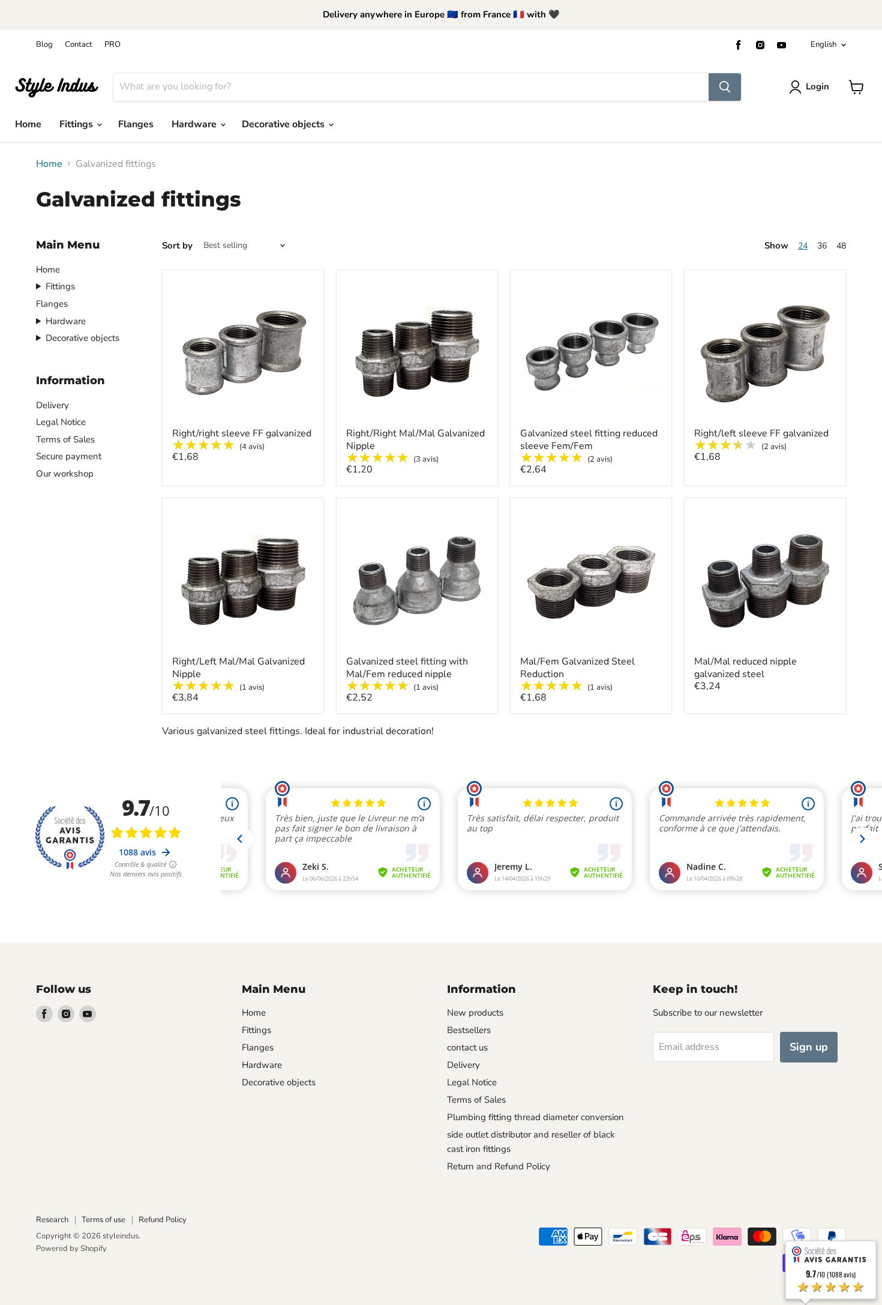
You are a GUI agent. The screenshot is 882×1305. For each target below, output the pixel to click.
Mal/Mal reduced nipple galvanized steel (745, 668)
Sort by (177, 246)
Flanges (136, 124)
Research (52, 1219)
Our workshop (65, 474)
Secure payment (68, 456)
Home (28, 124)
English (823, 44)
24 (803, 246)
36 (822, 246)
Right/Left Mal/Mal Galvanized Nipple (238, 668)
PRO (112, 44)
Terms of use (103, 1219)
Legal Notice (61, 422)
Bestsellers (469, 1030)
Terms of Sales (65, 439)
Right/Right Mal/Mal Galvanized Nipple (415, 440)
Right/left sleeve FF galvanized (761, 433)
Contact (78, 44)
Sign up (809, 1047)
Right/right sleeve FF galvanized (241, 433)
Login (817, 86)
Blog (44, 44)
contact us (467, 1047)
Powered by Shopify (71, 1248)
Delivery (52, 405)
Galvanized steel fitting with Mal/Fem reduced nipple (407, 668)
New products (475, 1013)
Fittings (77, 124)
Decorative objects (284, 124)
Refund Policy (163, 1219)
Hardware (195, 124)
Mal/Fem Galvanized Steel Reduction (577, 668)
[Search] (725, 87)
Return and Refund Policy (498, 1166)
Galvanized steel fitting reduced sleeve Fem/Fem (589, 440)
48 (841, 246)
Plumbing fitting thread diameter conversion (535, 1117)
